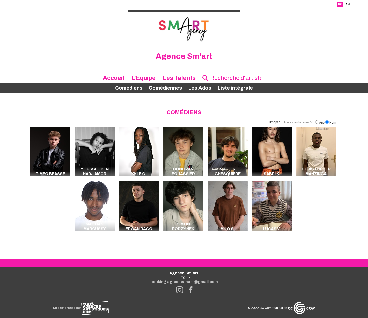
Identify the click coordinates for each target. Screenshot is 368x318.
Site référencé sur (67, 308)
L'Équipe (143, 78)
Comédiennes (165, 88)
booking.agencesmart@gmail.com (184, 282)
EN (348, 4)
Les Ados (199, 88)
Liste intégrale (235, 88)
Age (321, 122)
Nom (332, 122)
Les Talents (179, 78)
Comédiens (129, 88)
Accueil (113, 78)
